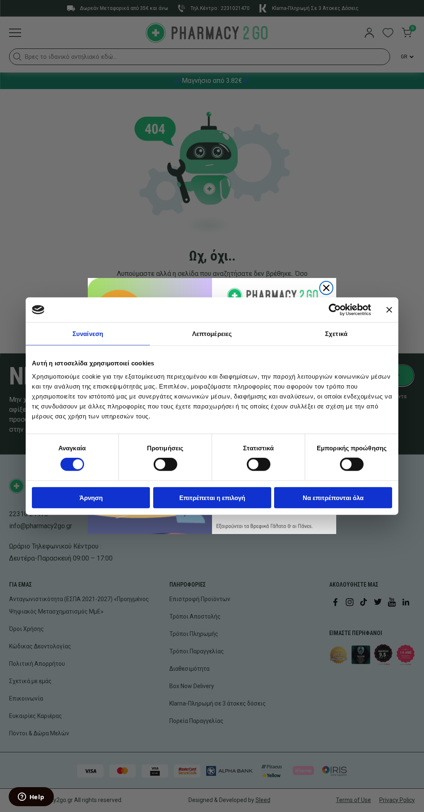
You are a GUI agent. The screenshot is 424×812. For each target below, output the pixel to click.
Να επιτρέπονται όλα (333, 497)
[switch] (165, 464)
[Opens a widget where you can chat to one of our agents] (31, 797)
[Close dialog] (326, 288)
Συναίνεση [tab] (87, 333)
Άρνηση (91, 497)
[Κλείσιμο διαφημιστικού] (389, 310)
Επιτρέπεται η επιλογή (212, 497)
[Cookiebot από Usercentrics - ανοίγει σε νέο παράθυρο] (335, 310)
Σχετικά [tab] (336, 333)
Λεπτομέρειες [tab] (212, 333)
